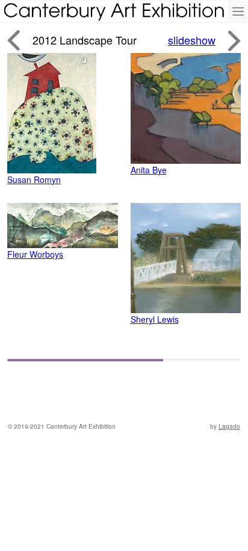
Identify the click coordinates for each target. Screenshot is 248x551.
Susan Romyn (34, 179)
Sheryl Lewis (155, 319)
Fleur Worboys (35, 254)
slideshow (191, 40)
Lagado (229, 426)
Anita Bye (149, 170)
